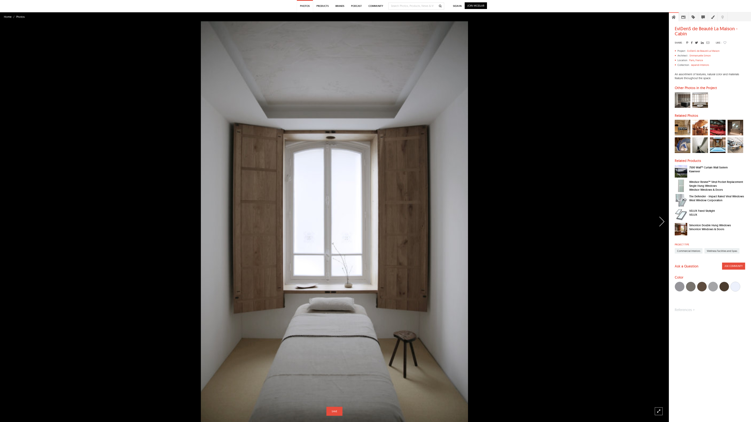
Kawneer (694, 171)
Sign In (457, 6)
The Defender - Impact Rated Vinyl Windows (716, 196)
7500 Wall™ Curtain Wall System (708, 167)
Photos (20, 17)
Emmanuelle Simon (700, 55)
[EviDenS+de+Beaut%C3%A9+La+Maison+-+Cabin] (687, 42)
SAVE (334, 411)
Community (375, 6)
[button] (724, 42)
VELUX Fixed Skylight (702, 211)
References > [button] (685, 310)
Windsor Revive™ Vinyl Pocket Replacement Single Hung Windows (716, 184)
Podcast (356, 6)
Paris (691, 60)
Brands (339, 6)
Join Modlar (475, 5)
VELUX (693, 214)
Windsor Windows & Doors (706, 189)
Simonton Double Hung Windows (710, 225)
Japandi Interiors (700, 64)
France (699, 60)
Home (8, 17)
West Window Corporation (705, 200)
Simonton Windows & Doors (706, 229)
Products (322, 6)
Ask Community (734, 266)
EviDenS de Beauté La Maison (703, 50)
